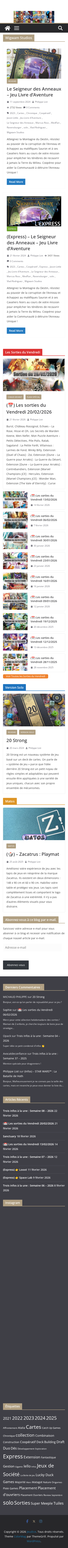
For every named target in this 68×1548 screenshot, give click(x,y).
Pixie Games (10, 1488)
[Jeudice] (34, 14)
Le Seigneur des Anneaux (20, 122)
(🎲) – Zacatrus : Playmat (32, 854)
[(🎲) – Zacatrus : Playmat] (34, 824)
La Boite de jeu (27, 1475)
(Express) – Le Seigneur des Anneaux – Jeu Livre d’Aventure (32, 242)
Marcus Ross (42, 122)
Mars (28, 1482)
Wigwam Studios (15, 132)
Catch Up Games (51, 1428)
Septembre (57, 1495)
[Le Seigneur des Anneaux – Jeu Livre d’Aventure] (34, 63)
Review (47, 1494)
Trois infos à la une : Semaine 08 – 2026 (28, 1111)
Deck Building (46, 1442)
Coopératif (44, 113)
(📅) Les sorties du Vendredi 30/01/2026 (44, 538)
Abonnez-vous (16, 965)
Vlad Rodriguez (38, 127)
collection (25, 1435)
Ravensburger (14, 127)
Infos (33, 1466)
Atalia (21, 1428)
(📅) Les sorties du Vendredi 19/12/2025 (44, 619)
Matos (11, 846)
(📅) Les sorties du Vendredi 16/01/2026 (44, 579)
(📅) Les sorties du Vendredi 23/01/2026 (44, 558)
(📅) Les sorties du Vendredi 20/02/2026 (29, 408)
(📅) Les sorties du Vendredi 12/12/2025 (44, 640)
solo (26, 127)
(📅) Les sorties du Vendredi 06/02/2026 (44, 518)
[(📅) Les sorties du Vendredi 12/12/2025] (15, 643)
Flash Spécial (33, 397)
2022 (17, 1418)
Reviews (12, 81)
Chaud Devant (15, 397)
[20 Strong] (34, 710)
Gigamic (19, 1466)
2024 (40, 1418)
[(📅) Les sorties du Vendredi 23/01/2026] (15, 561)
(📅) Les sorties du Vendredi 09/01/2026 (44, 599)
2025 (51, 1418)
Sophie (7, 1010)
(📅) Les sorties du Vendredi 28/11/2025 (44, 660)
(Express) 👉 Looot (15, 1169)
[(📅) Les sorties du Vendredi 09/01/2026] (15, 602)
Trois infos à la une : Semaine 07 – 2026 (28, 1157)
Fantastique (48, 1457)
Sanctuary (9, 1136)
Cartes (20, 113)
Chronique (31, 113)
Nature (47, 1482)
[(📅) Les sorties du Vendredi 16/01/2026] (15, 582)
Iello (27, 1466)
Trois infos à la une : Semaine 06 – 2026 (28, 1185)
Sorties (22, 1502)
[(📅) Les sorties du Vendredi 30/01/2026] (15, 541)
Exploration (41, 1448)
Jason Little (12, 117)
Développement (26, 1448)
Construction (11, 1442)
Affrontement (10, 1428)
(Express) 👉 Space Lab (17, 1177)
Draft (60, 1442)
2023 (12, 113)
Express (12, 229)
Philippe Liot (41, 101)
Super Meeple (42, 1503)
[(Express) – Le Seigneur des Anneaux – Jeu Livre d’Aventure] (34, 211)
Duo (6, 1448)
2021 (7, 1418)
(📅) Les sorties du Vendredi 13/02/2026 (44, 497)
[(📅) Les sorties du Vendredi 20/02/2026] (34, 375)
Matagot (37, 1482)
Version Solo (27, 732)
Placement (28, 1488)
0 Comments (33, 107)
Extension (32, 1457)
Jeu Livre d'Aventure (30, 117)
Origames (57, 1482)
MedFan (55, 122)
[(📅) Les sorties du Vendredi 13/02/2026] (15, 500)
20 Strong (16, 740)
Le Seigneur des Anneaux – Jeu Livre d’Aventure (34, 92)
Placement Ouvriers (32, 1495)
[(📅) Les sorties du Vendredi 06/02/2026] (15, 521)
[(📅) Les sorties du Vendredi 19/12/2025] (15, 622)
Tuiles (58, 1503)
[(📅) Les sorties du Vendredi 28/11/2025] (15, 663)
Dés (14, 1448)
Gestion (8, 1466)
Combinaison (44, 1435)
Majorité (20, 1482)
